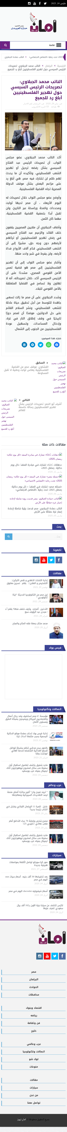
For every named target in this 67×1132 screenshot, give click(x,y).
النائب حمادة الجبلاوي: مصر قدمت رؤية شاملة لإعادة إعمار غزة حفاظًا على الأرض (35, 510)
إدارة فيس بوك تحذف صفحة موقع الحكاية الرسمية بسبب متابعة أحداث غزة (27, 735)
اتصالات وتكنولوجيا (34, 1051)
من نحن (34, 1095)
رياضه (34, 1015)
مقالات (34, 1080)
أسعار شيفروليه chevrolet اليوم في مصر (28, 891)
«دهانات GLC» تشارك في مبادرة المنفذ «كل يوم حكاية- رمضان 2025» (36, 466)
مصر (33, 972)
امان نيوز (21, 1119)
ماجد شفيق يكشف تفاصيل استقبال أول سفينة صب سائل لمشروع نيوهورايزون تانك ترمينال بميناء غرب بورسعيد (27, 768)
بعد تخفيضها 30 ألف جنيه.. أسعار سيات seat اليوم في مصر (26, 878)
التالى (26, 400)
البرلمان (36, 103)
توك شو (33, 1059)
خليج (33, 1031)
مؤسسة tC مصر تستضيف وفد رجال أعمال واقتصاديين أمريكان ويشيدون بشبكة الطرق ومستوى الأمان (26, 719)
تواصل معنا (33, 1103)
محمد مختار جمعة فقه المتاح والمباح (30, 623)
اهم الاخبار (27, 103)
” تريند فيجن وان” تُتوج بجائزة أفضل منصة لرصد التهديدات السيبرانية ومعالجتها (27, 793)
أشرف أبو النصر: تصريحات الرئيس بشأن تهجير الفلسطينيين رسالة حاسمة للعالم (40, 407)
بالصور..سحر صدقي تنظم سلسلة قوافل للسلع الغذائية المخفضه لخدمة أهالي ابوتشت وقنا (29, 751)
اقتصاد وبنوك (34, 1008)
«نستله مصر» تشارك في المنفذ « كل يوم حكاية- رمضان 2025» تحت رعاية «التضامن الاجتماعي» (36, 488)
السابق (40, 362)
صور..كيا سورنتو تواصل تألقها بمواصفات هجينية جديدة (28, 863)
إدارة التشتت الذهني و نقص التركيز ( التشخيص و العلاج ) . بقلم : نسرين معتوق (27, 581)
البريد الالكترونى (39, 107)
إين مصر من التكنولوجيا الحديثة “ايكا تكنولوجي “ (30, 596)
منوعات (34, 1066)
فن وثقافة (33, 1023)
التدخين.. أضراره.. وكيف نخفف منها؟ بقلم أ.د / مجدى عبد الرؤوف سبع (26, 610)
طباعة (54, 107)
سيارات (34, 1087)
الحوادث (33, 987)
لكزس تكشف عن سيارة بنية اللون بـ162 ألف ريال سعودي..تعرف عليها (40, 906)
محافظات (34, 994)
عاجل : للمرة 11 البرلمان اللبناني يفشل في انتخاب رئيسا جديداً (27, 808)
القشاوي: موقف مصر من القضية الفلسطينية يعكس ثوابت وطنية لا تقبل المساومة (26, 369)
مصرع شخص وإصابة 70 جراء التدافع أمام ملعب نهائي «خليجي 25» (28, 822)
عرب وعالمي (34, 1044)
